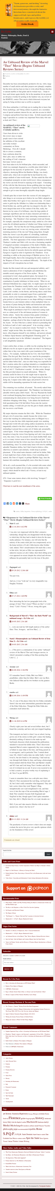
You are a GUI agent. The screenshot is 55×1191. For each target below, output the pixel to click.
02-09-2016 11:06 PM (19, 670)
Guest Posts (9, 1075)
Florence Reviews (10, 1070)
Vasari (5, 1141)
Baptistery (23, 1113)
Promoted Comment (11, 1087)
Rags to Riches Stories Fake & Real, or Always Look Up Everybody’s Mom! (26, 992)
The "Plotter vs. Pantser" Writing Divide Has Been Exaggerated (22, 1006)
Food (7, 1073)
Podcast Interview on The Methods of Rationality (18, 1161)
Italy (7, 1084)
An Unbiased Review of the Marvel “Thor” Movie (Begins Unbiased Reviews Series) (27, 936)
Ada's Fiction (9, 1058)
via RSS (16, 955)
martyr (46, 1122)
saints (43, 1134)
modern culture (28, 1125)
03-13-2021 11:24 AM (19, 819)
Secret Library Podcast (11, 1172)
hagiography (30, 1118)
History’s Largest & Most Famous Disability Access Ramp (21, 994)
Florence (8, 1067)
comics (18, 511)
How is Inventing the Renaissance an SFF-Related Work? (20, 983)
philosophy (8, 1128)
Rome (7, 1090)
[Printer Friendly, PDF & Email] (45, 498)
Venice (15, 1141)
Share (27, 504)
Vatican (10, 1141)
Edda (22, 511)
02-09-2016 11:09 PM (19, 695)
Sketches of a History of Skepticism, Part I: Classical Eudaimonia (23, 930)
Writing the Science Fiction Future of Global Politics (19, 1017)
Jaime (12, 816)
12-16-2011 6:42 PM (19, 526)
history (40, 1118)
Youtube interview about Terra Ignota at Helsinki (18, 1169)
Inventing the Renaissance (12, 1081)
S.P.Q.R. (18, 1134)
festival (5, 1118)
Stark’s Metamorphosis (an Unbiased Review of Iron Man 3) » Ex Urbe (30, 640)
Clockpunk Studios (45, 1186)
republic (32, 1128)
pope (16, 1129)
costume (41, 1113)
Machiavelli (32, 1121)
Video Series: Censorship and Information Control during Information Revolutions (27, 878)
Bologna (30, 1114)
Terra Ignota (44, 1138)
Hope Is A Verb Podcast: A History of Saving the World (20, 870)
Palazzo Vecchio (44, 1125)
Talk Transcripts (10, 1096)
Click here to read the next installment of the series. (21, 486)
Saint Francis (37, 1134)
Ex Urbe (6, 31)
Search (48, 854)
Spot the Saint (9, 1093)
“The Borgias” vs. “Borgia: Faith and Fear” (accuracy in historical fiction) (24, 916)
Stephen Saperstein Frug (12, 1031)
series (50, 511)
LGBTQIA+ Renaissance (12, 989)
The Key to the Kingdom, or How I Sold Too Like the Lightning (22, 907)
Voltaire (21, 1141)
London (23, 1122)
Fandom (7, 76)
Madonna (40, 1122)
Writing (26, 1141)
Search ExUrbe (7, 850)
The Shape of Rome (11, 913)
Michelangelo (16, 1125)
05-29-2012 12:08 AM (19, 570)
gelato (23, 1118)
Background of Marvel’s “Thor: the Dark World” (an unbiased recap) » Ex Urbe (30, 617)
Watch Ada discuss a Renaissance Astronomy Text (18, 1166)
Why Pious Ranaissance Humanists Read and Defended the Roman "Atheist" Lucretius (28, 1152)
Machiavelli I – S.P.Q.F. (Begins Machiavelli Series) (19, 919)
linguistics (27, 511)
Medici (6, 1125)
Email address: (7, 959)
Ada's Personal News (11, 1061)
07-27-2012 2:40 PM (19, 596)
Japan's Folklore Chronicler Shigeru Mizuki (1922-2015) (20, 1014)
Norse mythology (36, 511)
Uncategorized (9, 1101)
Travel (7, 1098)
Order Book (27, 24)
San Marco (13, 1138)
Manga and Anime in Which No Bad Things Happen (19, 1019)
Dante (47, 1114)
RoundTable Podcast (11, 1163)
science (20, 1138)
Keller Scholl (9, 1041)
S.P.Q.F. (45, 511)
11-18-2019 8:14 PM (19, 721)
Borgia (35, 1114)
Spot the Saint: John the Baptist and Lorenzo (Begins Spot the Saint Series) (25, 939)
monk (36, 1126)
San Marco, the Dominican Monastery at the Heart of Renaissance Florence (25, 1155)
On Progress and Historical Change (15, 910)
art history (7, 1113)
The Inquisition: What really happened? (16, 1158)
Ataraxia (15, 1113)
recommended (23, 1129)
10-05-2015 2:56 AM (19, 621)
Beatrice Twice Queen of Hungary (14, 986)
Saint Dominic (27, 1134)
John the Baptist (16, 1122)
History (7, 1078)
